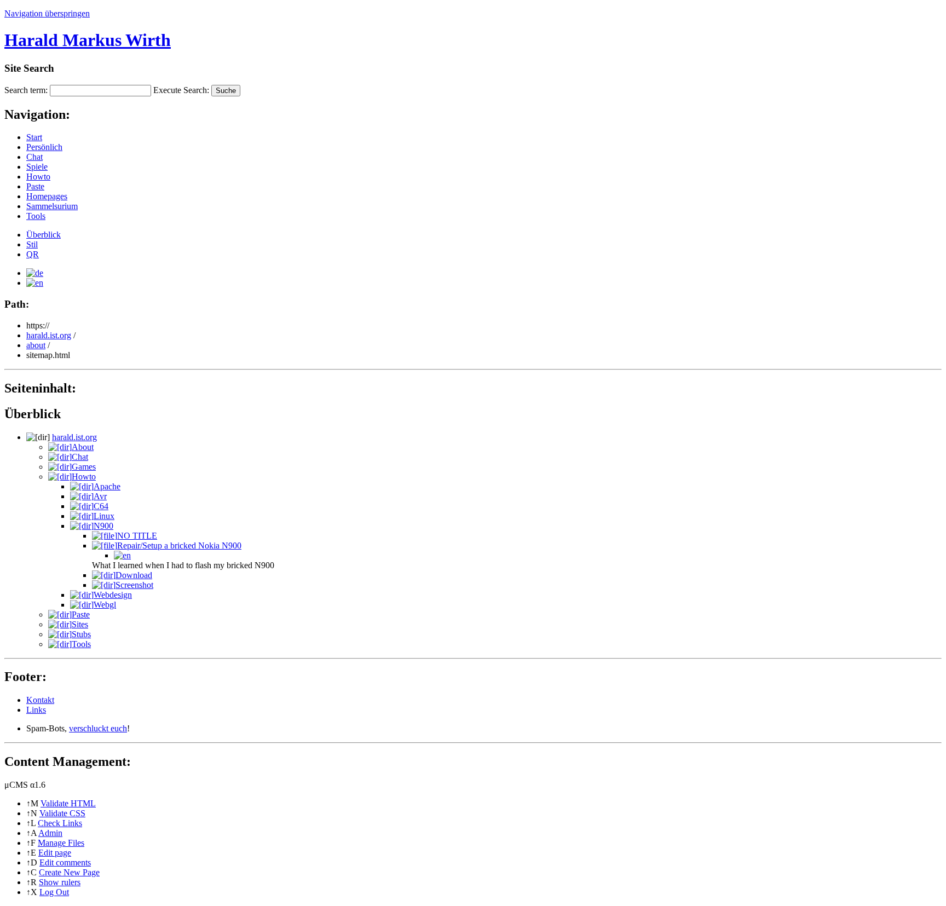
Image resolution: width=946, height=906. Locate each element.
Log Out (54, 892)
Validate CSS (62, 813)
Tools (35, 216)
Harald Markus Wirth (87, 40)
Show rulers (59, 882)
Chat (34, 156)
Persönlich (44, 147)
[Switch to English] (34, 282)
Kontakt (40, 700)
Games (84, 466)
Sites (80, 624)
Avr (100, 496)
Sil (32, 244)
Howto (38, 176)
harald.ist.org (48, 335)
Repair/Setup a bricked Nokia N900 (179, 545)
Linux (104, 516)
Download (134, 575)
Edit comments (65, 862)
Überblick (43, 234)
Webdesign (113, 594)
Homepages (46, 196)
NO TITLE (137, 535)
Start (34, 137)
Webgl (105, 604)
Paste (35, 186)
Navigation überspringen (47, 13)
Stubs (81, 634)
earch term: (26, 90)
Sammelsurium (52, 206)
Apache (107, 486)
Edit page (54, 852)
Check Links (60, 823)
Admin (50, 833)
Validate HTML (68, 803)
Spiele (37, 166)
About (83, 447)
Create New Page (69, 872)
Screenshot (134, 585)
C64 (101, 506)
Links (36, 709)
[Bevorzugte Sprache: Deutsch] (34, 273)
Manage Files (61, 842)
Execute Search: (181, 90)
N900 (103, 525)
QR (32, 254)
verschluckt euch (98, 728)
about (35, 345)
